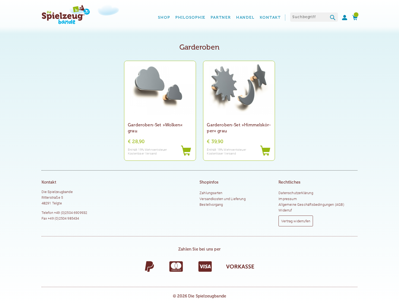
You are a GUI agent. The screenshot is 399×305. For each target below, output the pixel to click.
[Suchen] (333, 18)
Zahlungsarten (210, 193)
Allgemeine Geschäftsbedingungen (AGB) (311, 205)
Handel (245, 17)
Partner (221, 17)
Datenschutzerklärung (295, 193)
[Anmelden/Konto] (342, 17)
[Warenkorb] (352, 17)
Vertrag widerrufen (295, 221)
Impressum (287, 199)
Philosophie (190, 17)
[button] (185, 151)
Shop (164, 17)
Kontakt (270, 17)
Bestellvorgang (211, 205)
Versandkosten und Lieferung (222, 199)
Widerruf (285, 210)
